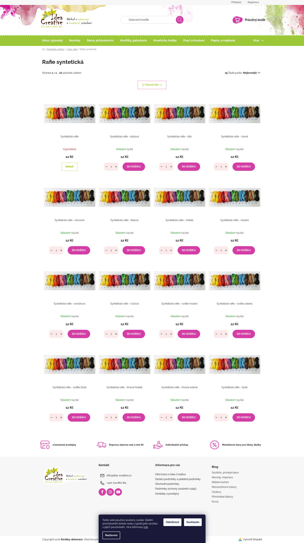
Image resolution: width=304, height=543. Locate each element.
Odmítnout (172, 522)
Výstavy (216, 491)
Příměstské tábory (222, 496)
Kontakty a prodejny (167, 493)
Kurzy (215, 501)
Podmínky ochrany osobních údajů (175, 488)
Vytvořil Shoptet (252, 539)
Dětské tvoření (220, 482)
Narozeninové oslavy (224, 486)
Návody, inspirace (222, 477)
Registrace (253, 2)
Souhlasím (192, 522)
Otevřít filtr (152, 84)
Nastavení (111, 535)
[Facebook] (102, 492)
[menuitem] (52, 40)
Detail (69, 166)
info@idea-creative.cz (119, 475)
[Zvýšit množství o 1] (116, 167)
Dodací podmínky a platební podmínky (178, 479)
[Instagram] (110, 492)
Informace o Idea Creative (170, 474)
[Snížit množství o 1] (106, 167)
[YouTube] (118, 492)
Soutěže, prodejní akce (225, 472)
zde (146, 527)
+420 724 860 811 (116, 482)
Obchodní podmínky (167, 483)
